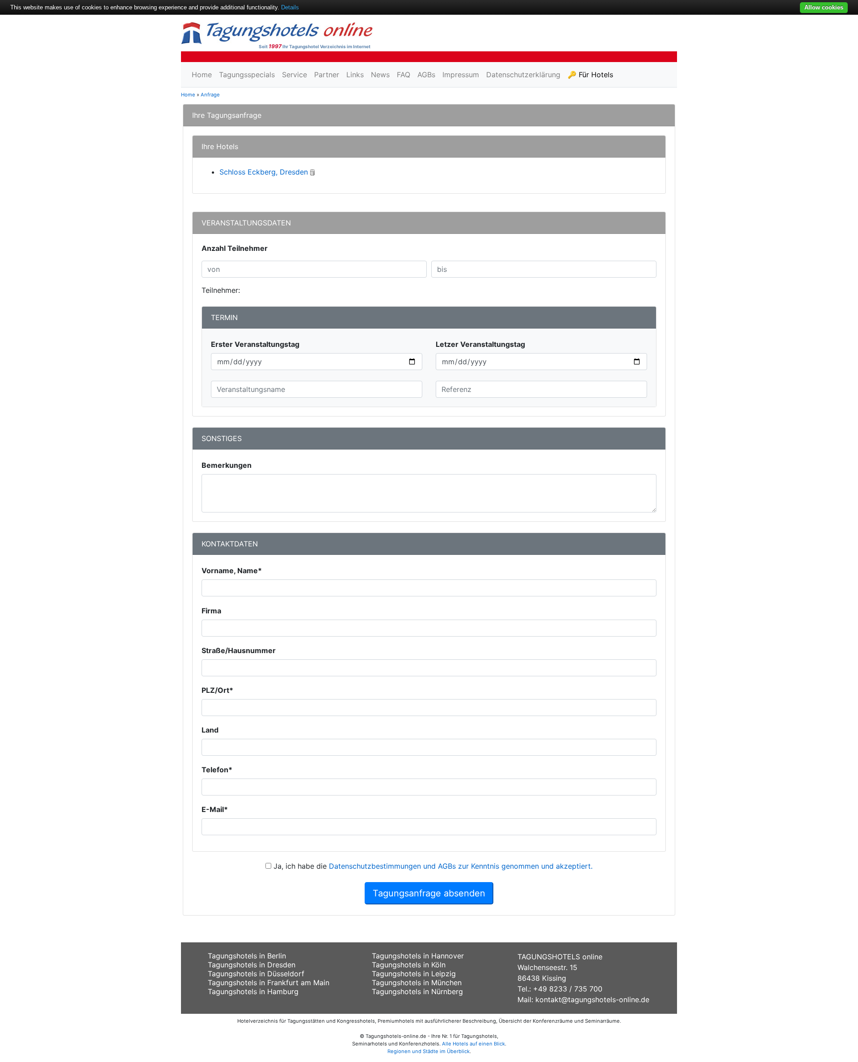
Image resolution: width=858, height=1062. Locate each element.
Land (210, 729)
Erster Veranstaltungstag (255, 344)
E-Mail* (215, 809)
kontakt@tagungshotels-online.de (592, 999)
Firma (211, 610)
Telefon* (217, 769)
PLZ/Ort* (217, 690)
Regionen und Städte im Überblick (428, 1051)
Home (202, 74)
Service (294, 74)
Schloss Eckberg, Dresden (263, 171)
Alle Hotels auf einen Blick (473, 1044)
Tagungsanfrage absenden (429, 893)
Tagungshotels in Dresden (251, 964)
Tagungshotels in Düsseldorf (256, 973)
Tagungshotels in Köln (409, 964)
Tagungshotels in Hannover (418, 955)
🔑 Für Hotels (590, 74)
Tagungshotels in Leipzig (414, 973)
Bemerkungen (227, 465)
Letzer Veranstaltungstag (480, 344)
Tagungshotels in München (417, 982)
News (380, 74)
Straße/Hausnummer (239, 650)
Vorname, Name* (232, 570)
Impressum (460, 74)
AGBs (426, 74)
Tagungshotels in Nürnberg (417, 991)
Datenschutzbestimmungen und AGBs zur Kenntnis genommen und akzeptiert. (461, 866)
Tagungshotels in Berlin (247, 955)
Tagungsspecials (247, 74)
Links (355, 74)
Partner (326, 74)
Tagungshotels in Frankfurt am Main (268, 982)
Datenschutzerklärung (523, 74)
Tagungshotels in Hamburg (253, 991)
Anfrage (210, 95)
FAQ (403, 74)
